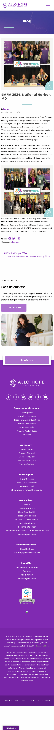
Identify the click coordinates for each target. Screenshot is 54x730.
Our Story (27, 571)
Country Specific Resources (27, 553)
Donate (27, 505)
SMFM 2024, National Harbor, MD (26, 96)
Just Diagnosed (27, 412)
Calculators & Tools (27, 416)
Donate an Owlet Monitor (27, 519)
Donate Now (27, 360)
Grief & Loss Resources (27, 483)
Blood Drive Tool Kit (27, 512)
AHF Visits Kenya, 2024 (14, 253)
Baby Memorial (27, 486)
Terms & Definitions (27, 424)
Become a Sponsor (27, 527)
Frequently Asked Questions (27, 420)
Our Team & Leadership (27, 567)
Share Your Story (27, 508)
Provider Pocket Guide (27, 431)
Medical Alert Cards (27, 460)
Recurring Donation (27, 534)
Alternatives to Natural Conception (27, 490)
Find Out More (14, 307)
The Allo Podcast (27, 464)
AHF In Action (27, 575)
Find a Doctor (27, 449)
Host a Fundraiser (27, 523)
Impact (6, 109)
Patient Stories (27, 479)
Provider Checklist (27, 453)
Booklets (27, 435)
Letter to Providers (27, 427)
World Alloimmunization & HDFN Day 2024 (30, 256)
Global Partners (27, 549)
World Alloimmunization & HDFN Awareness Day (27, 530)
